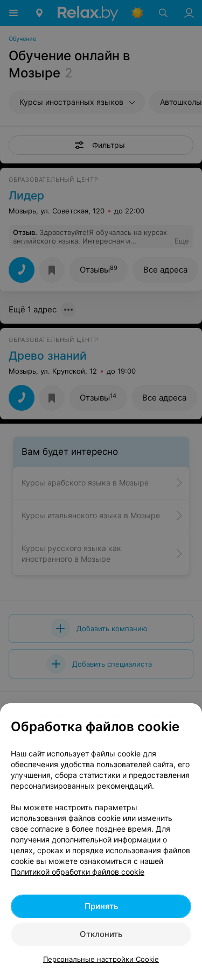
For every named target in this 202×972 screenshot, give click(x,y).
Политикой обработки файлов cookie (77, 871)
